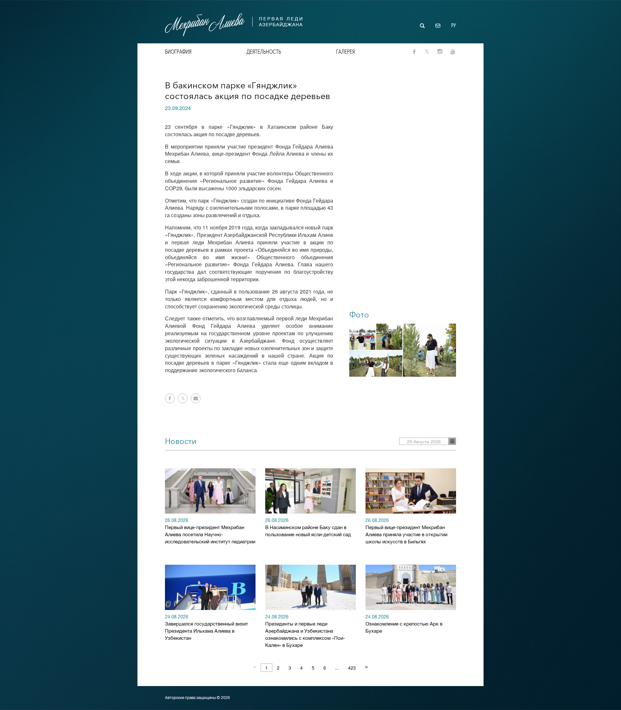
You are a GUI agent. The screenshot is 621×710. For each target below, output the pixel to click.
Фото (359, 314)
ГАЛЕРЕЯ (345, 51)
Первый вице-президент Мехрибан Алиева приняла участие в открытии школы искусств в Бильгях (406, 531)
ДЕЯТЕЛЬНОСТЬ (263, 51)
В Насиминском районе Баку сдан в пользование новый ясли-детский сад (308, 528)
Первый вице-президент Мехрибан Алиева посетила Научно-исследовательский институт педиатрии (210, 531)
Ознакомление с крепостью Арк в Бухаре (403, 624)
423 (352, 667)
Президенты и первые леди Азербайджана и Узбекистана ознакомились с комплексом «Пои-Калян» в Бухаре (305, 631)
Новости (180, 441)
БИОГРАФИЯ (178, 51)
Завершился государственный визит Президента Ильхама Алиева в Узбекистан (206, 628)
